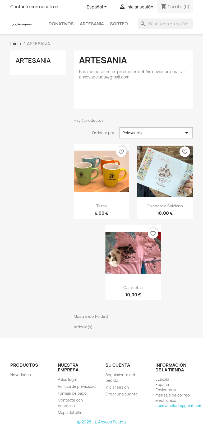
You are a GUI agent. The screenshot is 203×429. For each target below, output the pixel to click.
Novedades (20, 374)
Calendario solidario (165, 205)
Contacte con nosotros (34, 7)
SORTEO (119, 24)
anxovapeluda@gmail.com (178, 405)
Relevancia (156, 133)
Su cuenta (117, 365)
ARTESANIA (92, 24)
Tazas (101, 205)
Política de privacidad (77, 386)
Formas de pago (72, 393)
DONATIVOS (61, 24)
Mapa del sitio (70, 412)
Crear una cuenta (121, 394)
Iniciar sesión (117, 387)
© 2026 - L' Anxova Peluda (101, 422)
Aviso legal (67, 379)
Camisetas (133, 287)
